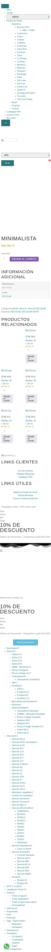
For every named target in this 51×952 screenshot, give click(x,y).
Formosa (21, 52)
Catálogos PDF (14, 112)
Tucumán (21, 96)
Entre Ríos (22, 49)
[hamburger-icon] (5, 6)
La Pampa (22, 58)
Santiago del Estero (26, 93)
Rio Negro (22, 74)
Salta (19, 77)
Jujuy (19, 55)
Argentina (16, 24)
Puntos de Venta (14, 21)
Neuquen (21, 71)
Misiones (21, 68)
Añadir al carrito (24, 259)
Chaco (20, 36)
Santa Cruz (22, 87)
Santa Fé (21, 90)
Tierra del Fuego (24, 99)
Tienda (10, 13)
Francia (15, 108)
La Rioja (21, 61)
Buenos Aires (23, 27)
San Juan (21, 80)
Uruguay (16, 105)
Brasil (14, 102)
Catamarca (22, 33)
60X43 (15, 308)
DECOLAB (6, 296)
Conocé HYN (13, 115)
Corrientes (22, 46)
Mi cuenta (11, 118)
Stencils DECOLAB (37, 308)
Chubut (20, 40)
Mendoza (21, 65)
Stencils (23, 308)
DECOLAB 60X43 (30, 312)
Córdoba (21, 43)
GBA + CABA (28, 30)
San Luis (21, 83)
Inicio (9, 10)
